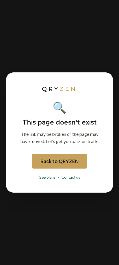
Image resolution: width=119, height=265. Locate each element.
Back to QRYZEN (59, 161)
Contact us (71, 177)
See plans (47, 177)
